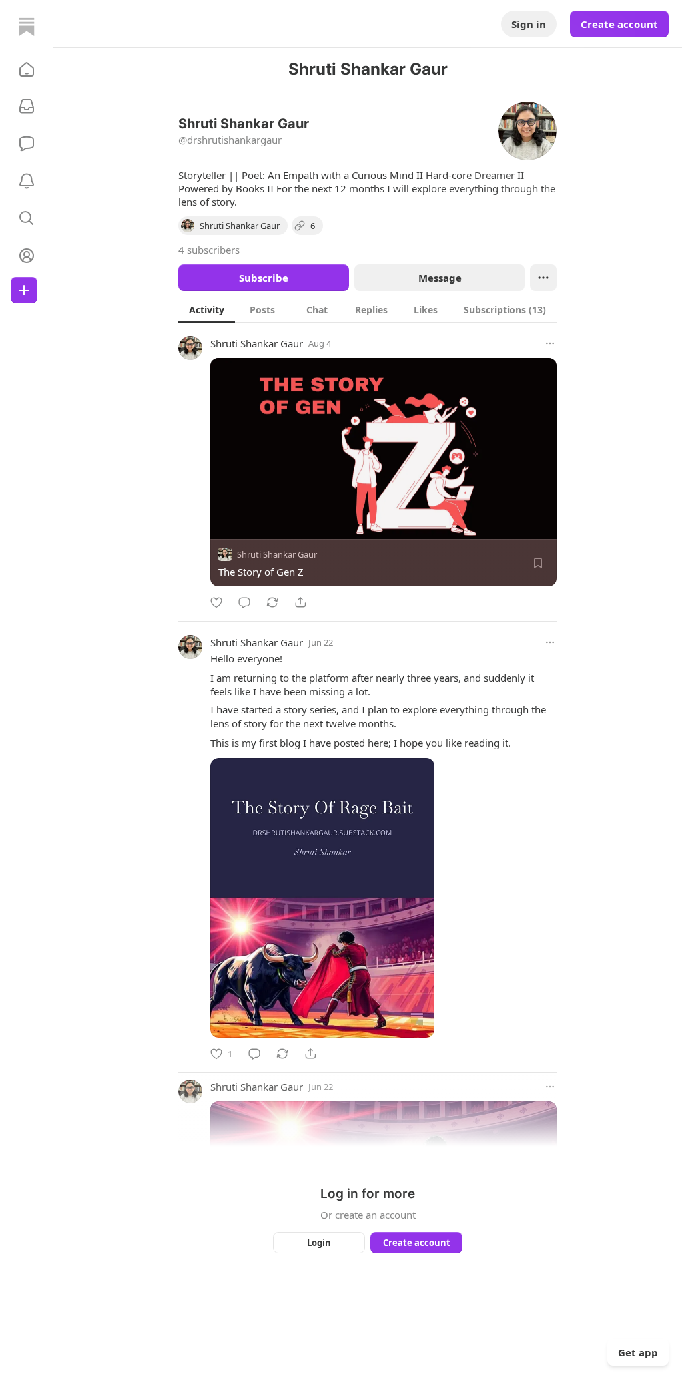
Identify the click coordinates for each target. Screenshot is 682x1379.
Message (440, 277)
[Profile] (27, 256)
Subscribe (263, 277)
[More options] (550, 343)
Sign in (529, 24)
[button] (27, 69)
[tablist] (367, 309)
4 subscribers (209, 249)
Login (319, 1243)
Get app (638, 1352)
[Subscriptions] (27, 106)
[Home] (27, 27)
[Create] (24, 290)
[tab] (206, 309)
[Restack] (272, 602)
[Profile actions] (543, 277)
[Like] (216, 602)
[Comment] (244, 602)
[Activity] (27, 181)
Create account (619, 24)
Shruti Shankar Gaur (256, 343)
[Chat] (27, 144)
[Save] (538, 563)
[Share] (300, 602)
